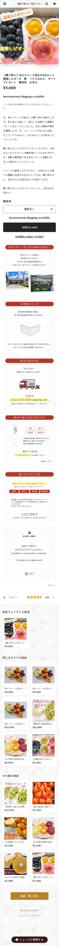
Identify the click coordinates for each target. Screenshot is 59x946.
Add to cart (29, 227)
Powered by (26, 915)
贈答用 (7, 201)
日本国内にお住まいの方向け (29, 236)
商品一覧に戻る (29, 896)
